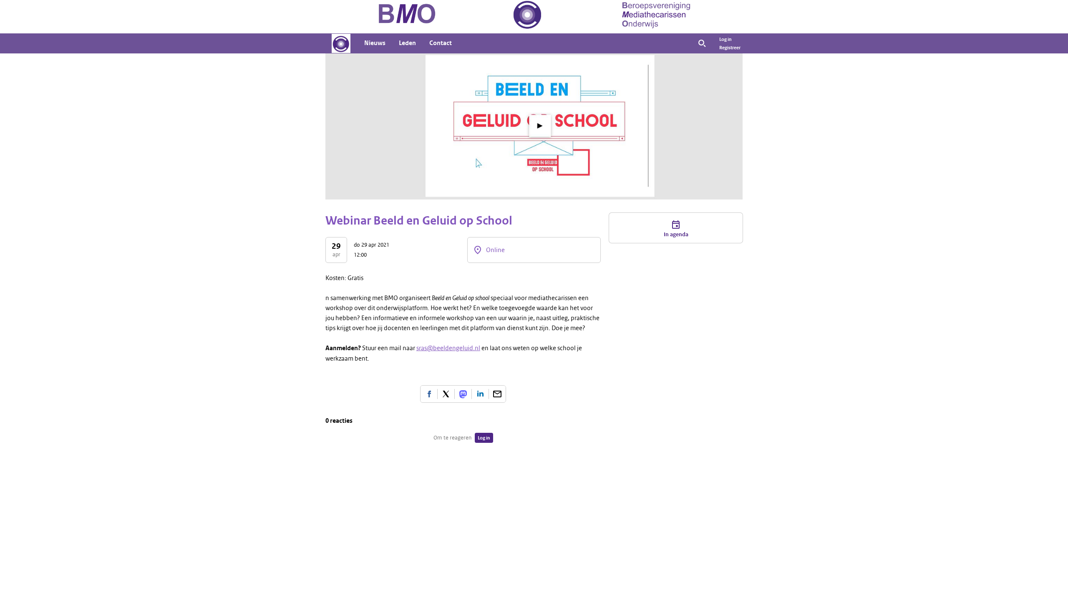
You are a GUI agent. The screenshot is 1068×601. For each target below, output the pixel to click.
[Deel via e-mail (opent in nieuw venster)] (497, 394)
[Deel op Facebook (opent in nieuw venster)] (429, 394)
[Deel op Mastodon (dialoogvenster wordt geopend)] (463, 394)
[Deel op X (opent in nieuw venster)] (446, 394)
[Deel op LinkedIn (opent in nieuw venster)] (480, 394)
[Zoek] (702, 43)
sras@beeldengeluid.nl (448, 348)
